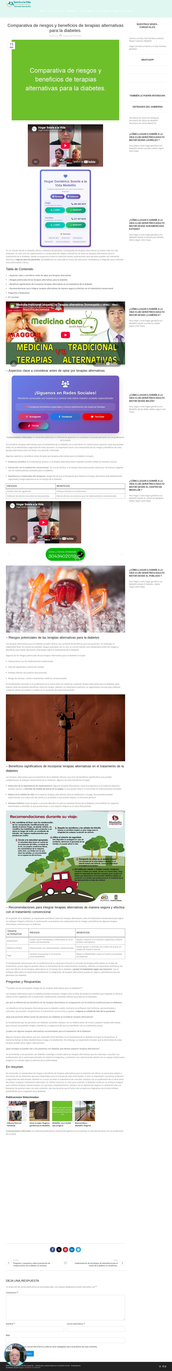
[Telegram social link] (78, 1249)
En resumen (13, 297)
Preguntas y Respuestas (19, 293)
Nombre (10, 1323)
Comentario (12, 1292)
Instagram (35, 416)
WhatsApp (77, 210)
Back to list (65, 1263)
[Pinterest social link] (65, 1249)
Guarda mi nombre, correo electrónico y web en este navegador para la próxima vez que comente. (53, 1346)
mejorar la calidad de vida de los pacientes (95, 1011)
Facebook (67, 416)
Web (8, 1335)
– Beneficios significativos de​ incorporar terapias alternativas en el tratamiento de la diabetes (50, 284)
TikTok (35, 425)
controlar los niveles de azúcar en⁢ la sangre (43, 789)
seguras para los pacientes (28, 259)
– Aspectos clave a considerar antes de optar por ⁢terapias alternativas (39, 275)
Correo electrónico (76, 1323)
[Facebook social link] (52, 1249)
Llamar (56, 210)
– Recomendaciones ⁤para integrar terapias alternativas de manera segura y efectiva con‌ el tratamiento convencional (60, 288)
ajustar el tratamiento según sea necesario (92, 969)
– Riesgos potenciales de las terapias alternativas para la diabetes (38, 279)
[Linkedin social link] (72, 1249)
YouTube (99, 416)
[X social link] (59, 1249)
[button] (9, 554)
